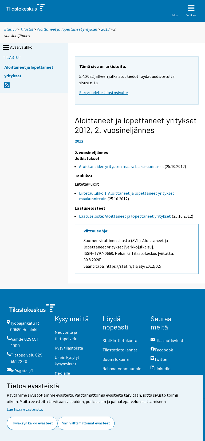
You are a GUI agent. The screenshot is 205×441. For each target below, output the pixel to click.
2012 (105, 29)
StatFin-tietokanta (119, 340)
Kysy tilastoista (69, 347)
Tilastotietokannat (119, 349)
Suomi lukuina (115, 359)
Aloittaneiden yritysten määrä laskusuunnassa (121, 166)
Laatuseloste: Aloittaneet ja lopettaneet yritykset (125, 216)
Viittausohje (95, 230)
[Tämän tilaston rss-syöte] (7, 86)
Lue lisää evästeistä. (25, 409)
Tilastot (26, 29)
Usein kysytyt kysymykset (67, 360)
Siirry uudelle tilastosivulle (103, 92)
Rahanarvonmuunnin (121, 368)
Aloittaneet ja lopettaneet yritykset (67, 29)
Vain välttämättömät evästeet (86, 423)
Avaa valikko (21, 47)
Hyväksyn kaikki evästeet (32, 423)
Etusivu (10, 29)
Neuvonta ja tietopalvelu (66, 335)
